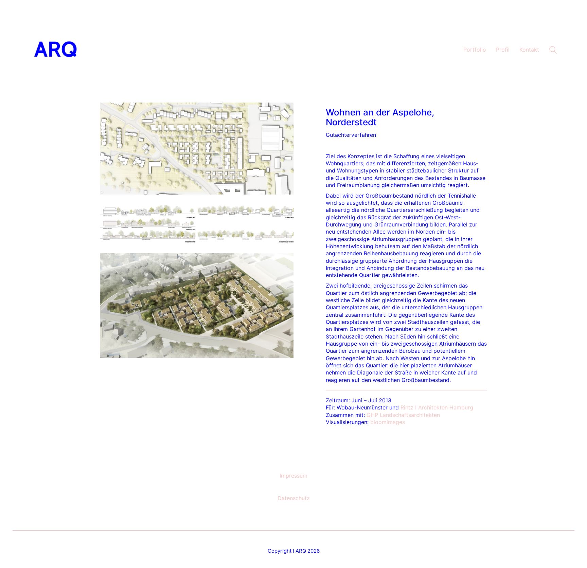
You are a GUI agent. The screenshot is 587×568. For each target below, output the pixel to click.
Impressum (293, 475)
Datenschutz (294, 498)
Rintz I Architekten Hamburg (437, 407)
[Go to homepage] (55, 49)
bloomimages (387, 422)
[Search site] (553, 50)
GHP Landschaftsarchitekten (403, 414)
